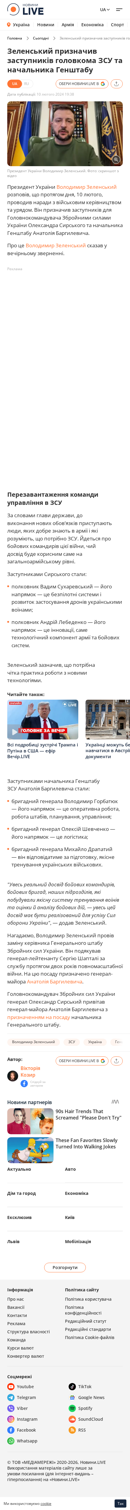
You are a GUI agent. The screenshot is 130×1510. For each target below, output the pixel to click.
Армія (68, 24)
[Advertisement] (65, 339)
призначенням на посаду (38, 1017)
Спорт (117, 24)
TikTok (85, 1386)
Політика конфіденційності (83, 1310)
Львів (13, 1241)
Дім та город (21, 1193)
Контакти (17, 1315)
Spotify (85, 1408)
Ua (103, 9)
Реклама (16, 1323)
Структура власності (28, 1331)
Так (121, 1503)
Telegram (26, 1397)
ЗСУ (71, 1041)
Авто (70, 1169)
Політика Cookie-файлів (89, 1337)
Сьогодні (41, 38)
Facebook (26, 1430)
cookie (46, 1503)
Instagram (27, 1419)
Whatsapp (27, 1441)
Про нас (15, 1299)
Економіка (92, 24)
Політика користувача (88, 1299)
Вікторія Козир (30, 1071)
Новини (45, 24)
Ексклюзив (19, 1217)
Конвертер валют (25, 1356)
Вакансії (15, 1307)
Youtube (25, 1386)
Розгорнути (65, 1267)
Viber (22, 1408)
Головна (14, 38)
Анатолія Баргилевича (54, 981)
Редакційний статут (85, 1321)
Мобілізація (78, 1241)
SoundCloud (90, 1419)
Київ (70, 1217)
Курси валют (20, 1348)
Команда (16, 1340)
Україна (21, 24)
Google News (91, 1397)
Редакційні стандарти (88, 1329)
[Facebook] (24, 1083)
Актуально (19, 1169)
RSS (82, 1430)
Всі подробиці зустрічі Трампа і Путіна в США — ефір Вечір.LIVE (42, 750)
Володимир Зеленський (87, 186)
